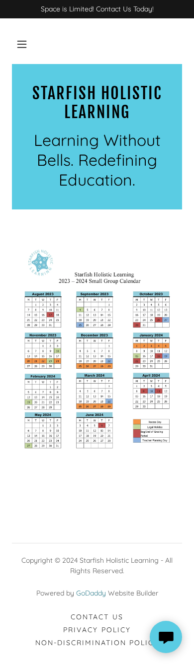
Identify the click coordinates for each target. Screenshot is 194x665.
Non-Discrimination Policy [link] (97, 642)
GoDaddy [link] (91, 593)
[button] (22, 44)
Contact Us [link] (97, 616)
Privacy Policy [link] (96, 629)
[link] (97, 103)
